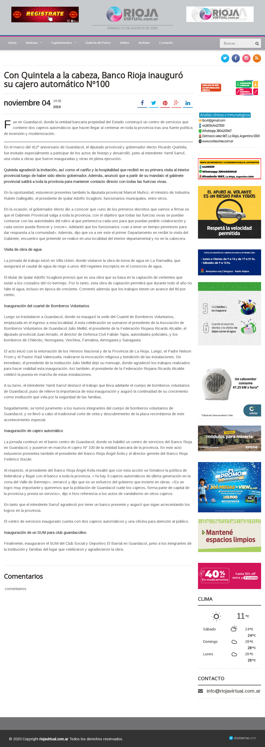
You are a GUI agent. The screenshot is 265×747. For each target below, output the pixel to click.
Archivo (144, 42)
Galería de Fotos (98, 42)
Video (124, 42)
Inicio (13, 42)
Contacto (166, 42)
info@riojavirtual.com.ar (234, 691)
